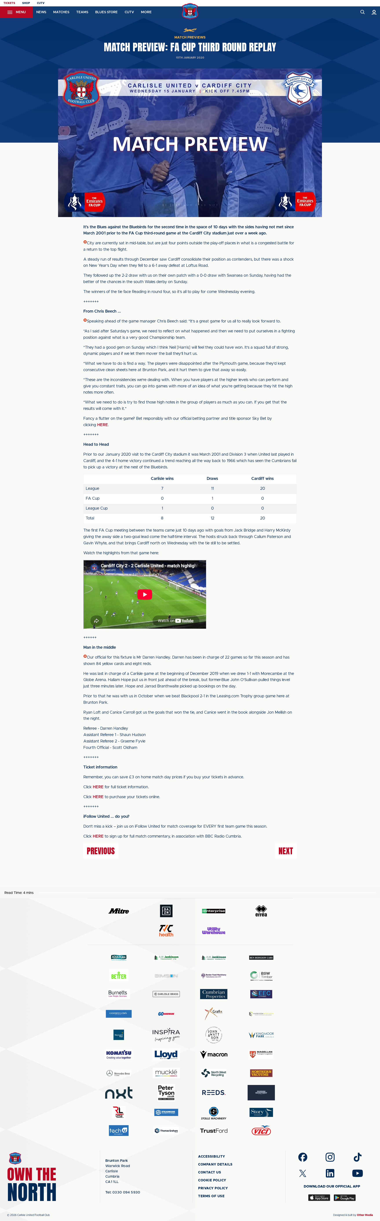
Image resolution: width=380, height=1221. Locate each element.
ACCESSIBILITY (211, 1156)
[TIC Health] (166, 930)
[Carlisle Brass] (166, 994)
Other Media (365, 1215)
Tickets (9, 3)
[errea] (261, 911)
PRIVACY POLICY (213, 1188)
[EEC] (261, 994)
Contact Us (209, 1172)
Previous (101, 851)
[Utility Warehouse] (213, 930)
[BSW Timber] (261, 976)
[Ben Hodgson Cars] (261, 957)
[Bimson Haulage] (166, 976)
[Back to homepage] (190, 11)
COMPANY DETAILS (215, 1164)
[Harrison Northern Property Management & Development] (261, 1013)
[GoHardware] (166, 1014)
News (41, 12)
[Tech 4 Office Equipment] (118, 1130)
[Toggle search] (362, 12)
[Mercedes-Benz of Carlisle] (118, 1073)
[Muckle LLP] (166, 1073)
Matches (61, 12)
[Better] (118, 976)
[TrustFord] (213, 1131)
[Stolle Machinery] (213, 1112)
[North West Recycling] (213, 1073)
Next (286, 851)
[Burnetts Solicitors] (118, 994)
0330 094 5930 (122, 1192)
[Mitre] (118, 911)
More (146, 12)
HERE (102, 425)
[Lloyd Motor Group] (166, 1055)
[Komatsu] (118, 1054)
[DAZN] (166, 911)
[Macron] (213, 1055)
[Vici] (261, 1130)
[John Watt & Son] (213, 1035)
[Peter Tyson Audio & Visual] (166, 1092)
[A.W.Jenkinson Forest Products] (213, 957)
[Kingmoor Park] (261, 1035)
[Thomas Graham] (166, 1130)
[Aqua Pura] (118, 958)
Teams (82, 12)
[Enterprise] (213, 911)
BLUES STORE (106, 12)
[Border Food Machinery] (213, 976)
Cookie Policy (212, 1180)
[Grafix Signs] (213, 1013)
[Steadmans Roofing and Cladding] (166, 1112)
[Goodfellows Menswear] (118, 1013)
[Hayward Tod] (118, 1035)
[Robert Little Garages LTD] (118, 1112)
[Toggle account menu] (374, 12)
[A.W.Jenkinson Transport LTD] (166, 957)
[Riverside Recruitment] (261, 1092)
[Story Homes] (261, 1112)
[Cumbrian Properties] (213, 994)
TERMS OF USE (211, 1196)
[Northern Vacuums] (261, 1073)
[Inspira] (166, 1035)
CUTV (40, 3)
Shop (26, 3)
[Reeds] (213, 1092)
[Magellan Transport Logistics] (261, 1054)
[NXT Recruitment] (118, 1093)
